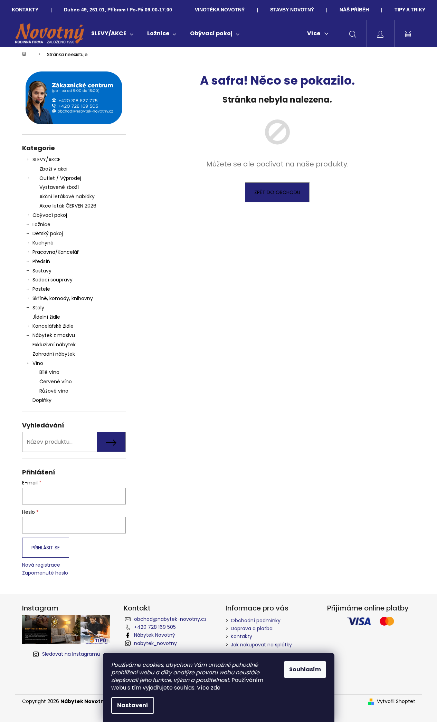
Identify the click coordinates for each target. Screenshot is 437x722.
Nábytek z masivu (53, 335)
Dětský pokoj (47, 233)
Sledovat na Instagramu (71, 654)
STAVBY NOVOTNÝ (292, 9)
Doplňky (41, 400)
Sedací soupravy (52, 279)
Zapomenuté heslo (45, 573)
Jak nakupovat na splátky (261, 644)
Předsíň (41, 261)
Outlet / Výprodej (60, 178)
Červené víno (55, 381)
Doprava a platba (252, 628)
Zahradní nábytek (53, 353)
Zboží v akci (53, 168)
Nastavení (132, 705)
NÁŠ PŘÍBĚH (354, 9)
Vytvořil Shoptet (396, 701)
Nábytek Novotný (154, 635)
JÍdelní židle (46, 317)
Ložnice (41, 224)
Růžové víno (53, 390)
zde (215, 688)
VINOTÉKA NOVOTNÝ (220, 9)
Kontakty (241, 636)
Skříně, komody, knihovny (62, 298)
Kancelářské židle (53, 326)
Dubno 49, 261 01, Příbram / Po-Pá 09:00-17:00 (118, 9)
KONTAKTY (25, 9)
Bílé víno (49, 372)
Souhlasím (305, 669)
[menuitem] (112, 33)
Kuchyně (43, 242)
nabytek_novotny (155, 643)
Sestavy (41, 270)
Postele (41, 289)
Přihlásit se (45, 547)
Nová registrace (41, 565)
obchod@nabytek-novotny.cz (170, 619)
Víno (37, 363)
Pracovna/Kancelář (55, 252)
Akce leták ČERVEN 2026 (67, 205)
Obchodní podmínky (256, 620)
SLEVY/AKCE (46, 159)
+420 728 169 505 (155, 627)
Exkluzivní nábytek (54, 344)
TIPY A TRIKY (410, 9)
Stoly (38, 307)
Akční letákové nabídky (67, 196)
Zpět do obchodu (277, 192)
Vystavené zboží (59, 187)
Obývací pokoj (49, 215)
